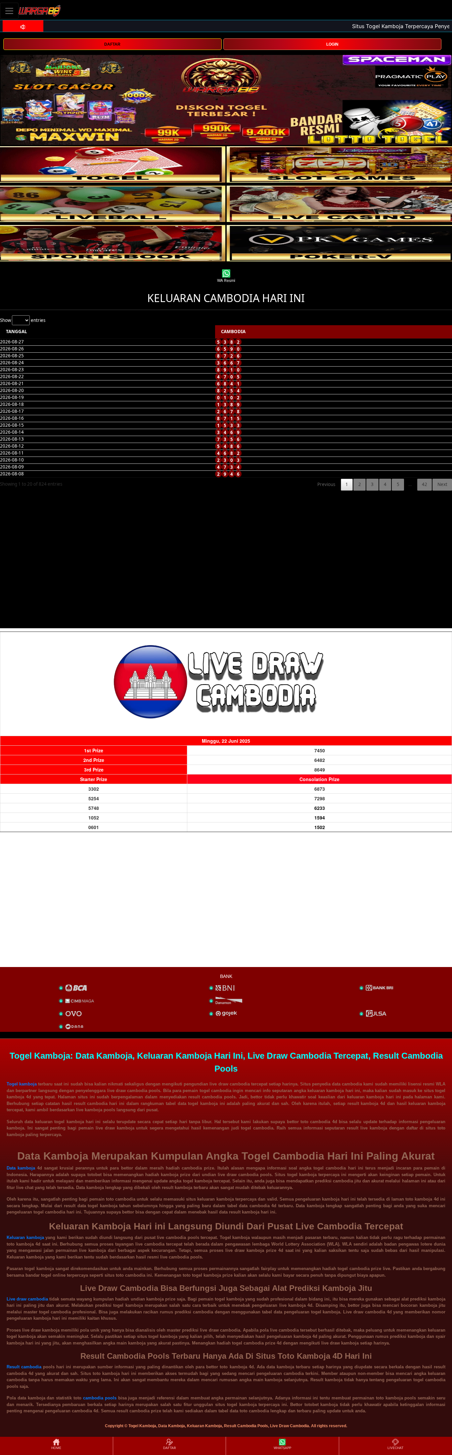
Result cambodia (24, 1366)
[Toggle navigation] (9, 11)
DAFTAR (112, 44)
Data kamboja (21, 1168)
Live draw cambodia (27, 1299)
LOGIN (332, 44)
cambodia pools (99, 1397)
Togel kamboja (22, 1083)
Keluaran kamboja (25, 1237)
